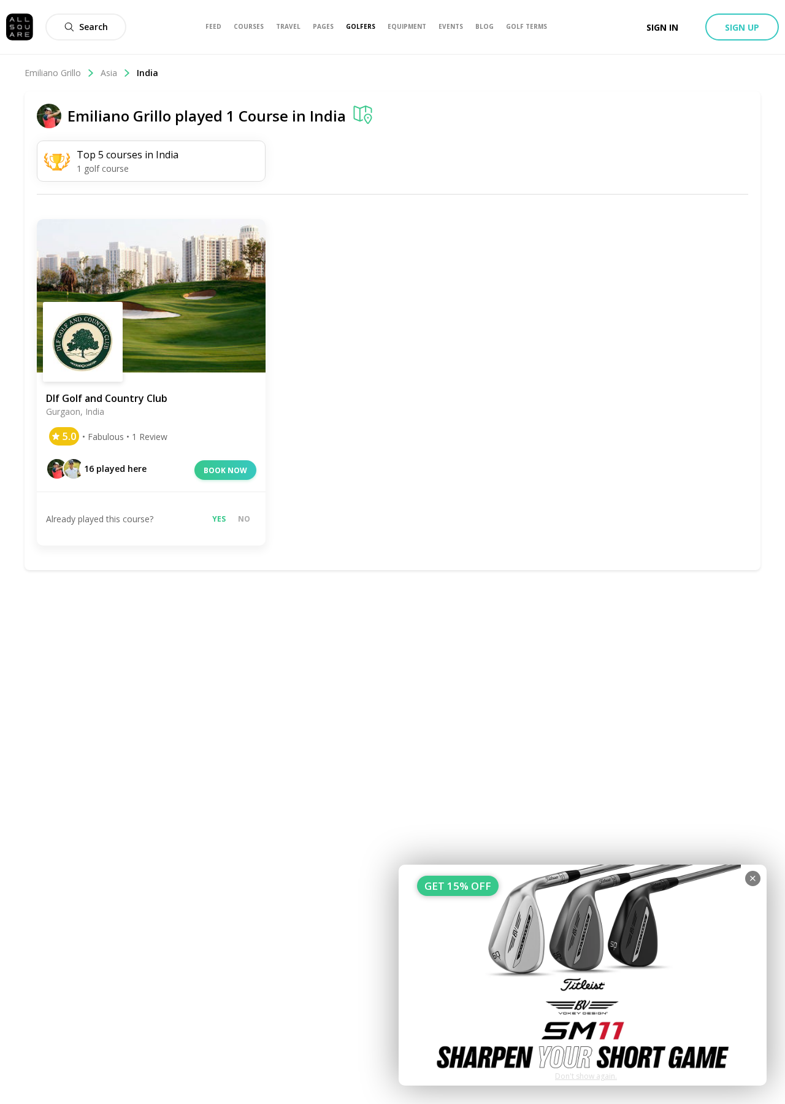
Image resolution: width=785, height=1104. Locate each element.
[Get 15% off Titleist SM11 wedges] (583, 975)
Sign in (662, 27)
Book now (225, 470)
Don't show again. (586, 1076)
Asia (109, 73)
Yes (219, 519)
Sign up (742, 27)
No (244, 519)
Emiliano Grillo (53, 73)
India (328, 116)
